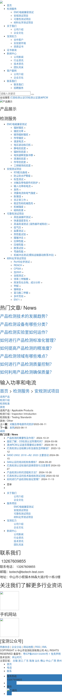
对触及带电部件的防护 (26, 182)
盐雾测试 (18, 230)
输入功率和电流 (22, 186)
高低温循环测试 (22, 217)
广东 (26, 660)
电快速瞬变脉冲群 (23, 155)
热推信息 (5, 646)
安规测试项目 (21, 15)
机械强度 (18, 206)
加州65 (17, 272)
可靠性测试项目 (22, 19)
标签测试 (18, 179)
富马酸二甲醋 (21, 292)
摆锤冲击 (18, 237)
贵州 (59, 660)
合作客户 (18, 39)
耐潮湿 (17, 196)
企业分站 (16, 646)
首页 (9, 5)
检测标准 (5, 403)
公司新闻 (18, 56)
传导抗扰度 (20, 162)
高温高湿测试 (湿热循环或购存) (31, 224)
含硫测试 (18, 275)
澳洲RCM (43, 97)
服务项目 (12, 503)
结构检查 (18, 210)
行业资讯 (18, 60)
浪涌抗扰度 (20, 158)
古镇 (15, 660)
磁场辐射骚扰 (21, 134)
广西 (53, 660)
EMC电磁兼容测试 (24, 12)
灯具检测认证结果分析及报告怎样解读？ (28, 448)
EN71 (17, 299)
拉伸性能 (18, 241)
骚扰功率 (18, 131)
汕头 (37, 660)
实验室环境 (20, 43)
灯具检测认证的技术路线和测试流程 (26, 475)
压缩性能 (18, 244)
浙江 (20, 660)
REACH (18, 265)
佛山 (42, 660)
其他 (2, 407)
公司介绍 (18, 29)
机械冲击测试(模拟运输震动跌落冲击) (34, 254)
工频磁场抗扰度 (22, 165)
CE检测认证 (31, 97)
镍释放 (17, 289)
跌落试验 (18, 248)
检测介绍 (5, 400)
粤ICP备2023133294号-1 (36, 653)
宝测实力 (12, 36)
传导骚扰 (18, 138)
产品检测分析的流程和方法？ (23, 472)
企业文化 (18, 32)
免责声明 (56, 653)
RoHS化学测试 (22, 261)
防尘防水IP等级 (22, 175)
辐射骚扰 (18, 127)
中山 (48, 660)
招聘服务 (18, 87)
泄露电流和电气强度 (24, 193)
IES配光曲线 (20, 172)
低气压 (17, 227)
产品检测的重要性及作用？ (22, 437)
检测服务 (12, 8)
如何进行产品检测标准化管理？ (24, 479)
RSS (37, 646)
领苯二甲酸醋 (21, 279)
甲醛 (16, 285)
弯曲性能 (18, 251)
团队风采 (18, 67)
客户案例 (12, 70)
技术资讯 (18, 63)
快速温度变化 (21, 220)
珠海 (31, 660)
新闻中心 (12, 53)
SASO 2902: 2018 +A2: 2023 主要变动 (28, 455)
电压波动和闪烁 (22, 144)
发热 (16, 189)
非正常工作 (20, 199)
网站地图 (28, 646)
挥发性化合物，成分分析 (27, 282)
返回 (2, 431)
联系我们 (12, 81)
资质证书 (18, 46)
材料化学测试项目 (23, 22)
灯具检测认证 (17, 97)
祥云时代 (17, 657)
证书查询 (12, 50)
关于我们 (12, 26)
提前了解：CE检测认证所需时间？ (25, 441)
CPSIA (17, 268)
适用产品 (5, 396)
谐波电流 (18, 141)
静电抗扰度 (20, 148)
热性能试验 (20, 234)
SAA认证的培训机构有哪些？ (22, 462)
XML (44, 646)
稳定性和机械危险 (23, 203)
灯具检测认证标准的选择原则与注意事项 (28, 465)
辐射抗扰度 (20, 151)
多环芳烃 (18, 296)
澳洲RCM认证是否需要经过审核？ (25, 444)
